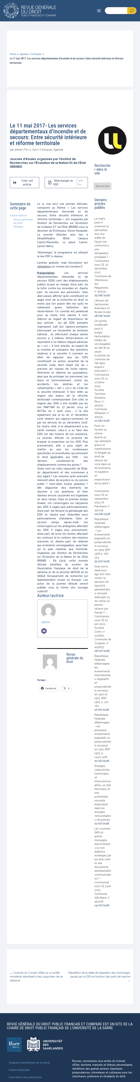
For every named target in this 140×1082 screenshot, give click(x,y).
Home (13, 54)
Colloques (36, 54)
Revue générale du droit (74, 658)
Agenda (24, 54)
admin (18, 149)
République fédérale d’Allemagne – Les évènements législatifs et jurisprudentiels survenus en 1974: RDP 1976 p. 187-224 (102, 538)
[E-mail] (44, 631)
